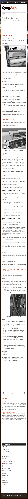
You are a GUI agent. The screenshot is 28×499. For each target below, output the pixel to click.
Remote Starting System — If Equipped (7, 394)
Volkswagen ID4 (5, 482)
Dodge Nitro (5, 446)
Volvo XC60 (5, 475)
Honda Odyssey (6, 478)
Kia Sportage (6, 458)
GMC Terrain (6, 451)
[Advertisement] (14, 28)
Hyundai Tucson (6, 454)
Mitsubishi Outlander (7, 463)
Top (12, 2)
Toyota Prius (4, 484)
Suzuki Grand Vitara (7, 470)
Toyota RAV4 (6, 473)
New (8, 2)
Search (23, 2)
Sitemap (17, 2)
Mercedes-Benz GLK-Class (9, 461)
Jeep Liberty (4, 20)
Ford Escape (6, 449)
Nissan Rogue (6, 466)
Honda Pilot (4, 480)
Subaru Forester (6, 468)
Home (3, 2)
